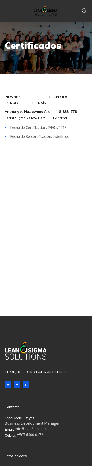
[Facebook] (17, 384)
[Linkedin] (26, 384)
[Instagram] (8, 384)
